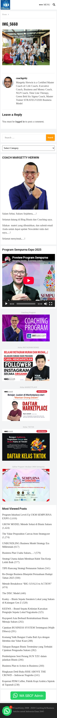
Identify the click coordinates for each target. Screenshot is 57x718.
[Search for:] (28, 137)
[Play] (6, 303)
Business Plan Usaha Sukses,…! (18, 553)
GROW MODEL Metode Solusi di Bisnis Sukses (27, 524)
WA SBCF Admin (31, 695)
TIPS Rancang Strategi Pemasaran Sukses (23, 568)
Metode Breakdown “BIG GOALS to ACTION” (27, 583)
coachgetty (21, 78)
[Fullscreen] (50, 303)
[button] (7, 711)
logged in (20, 121)
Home (4, 14)
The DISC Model (11, 593)
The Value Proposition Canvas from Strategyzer (26, 533)
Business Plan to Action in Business (20, 665)
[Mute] (45, 303)
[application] (28, 280)
